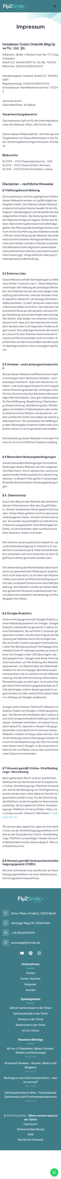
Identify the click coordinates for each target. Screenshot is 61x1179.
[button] (55, 6)
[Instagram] (39, 953)
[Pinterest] (30, 953)
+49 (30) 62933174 (23, 932)
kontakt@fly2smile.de (25, 942)
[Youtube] (22, 953)
